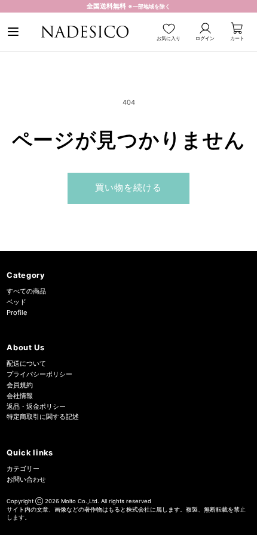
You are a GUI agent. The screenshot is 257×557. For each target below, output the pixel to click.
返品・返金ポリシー (36, 406)
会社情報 (20, 395)
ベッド (16, 302)
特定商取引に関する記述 (43, 416)
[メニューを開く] (13, 32)
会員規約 (20, 385)
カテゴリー (23, 468)
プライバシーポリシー (39, 374)
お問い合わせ (26, 479)
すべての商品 (26, 291)
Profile (17, 312)
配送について (26, 363)
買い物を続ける (129, 187)
